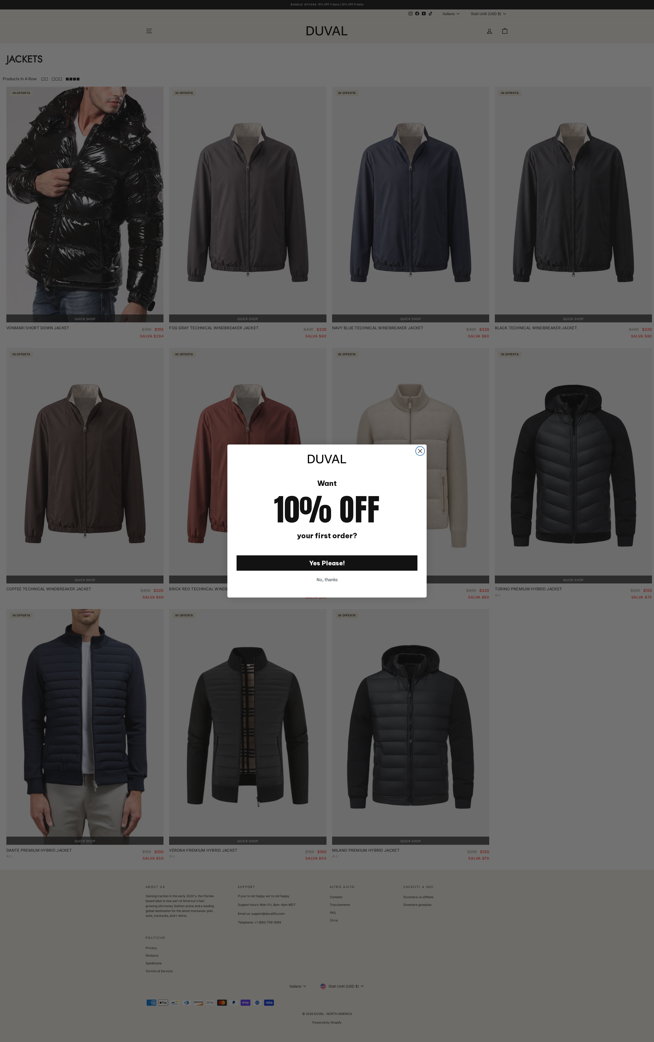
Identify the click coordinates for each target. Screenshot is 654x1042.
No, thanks (327, 579)
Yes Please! (327, 563)
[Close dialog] (420, 451)
